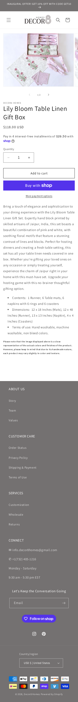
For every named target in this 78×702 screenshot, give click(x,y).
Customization (19, 505)
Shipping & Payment (23, 467)
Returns (14, 524)
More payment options (39, 195)
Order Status (17, 448)
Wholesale (16, 514)
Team (12, 410)
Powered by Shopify (52, 694)
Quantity (8, 149)
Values (13, 420)
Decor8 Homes (32, 694)
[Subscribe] (63, 603)
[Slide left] (29, 95)
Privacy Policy (18, 458)
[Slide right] (48, 95)
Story (12, 401)
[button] (8, 20)
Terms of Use (18, 477)
